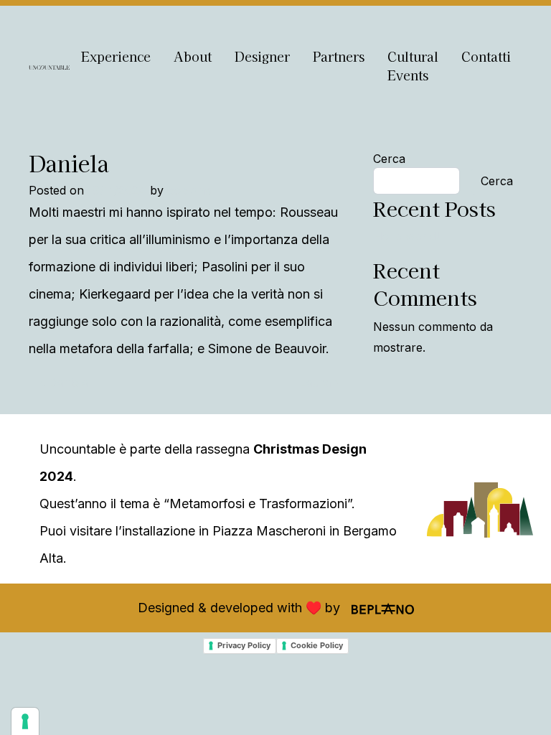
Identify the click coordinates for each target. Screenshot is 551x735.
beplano (189, 190)
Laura (316, 382)
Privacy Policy (243, 645)
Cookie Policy (317, 645)
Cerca (389, 158)
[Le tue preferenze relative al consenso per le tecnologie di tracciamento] (25, 721)
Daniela (66, 382)
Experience (116, 56)
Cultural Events (412, 65)
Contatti (486, 56)
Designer (262, 56)
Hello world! (406, 236)
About (193, 56)
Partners (338, 56)
